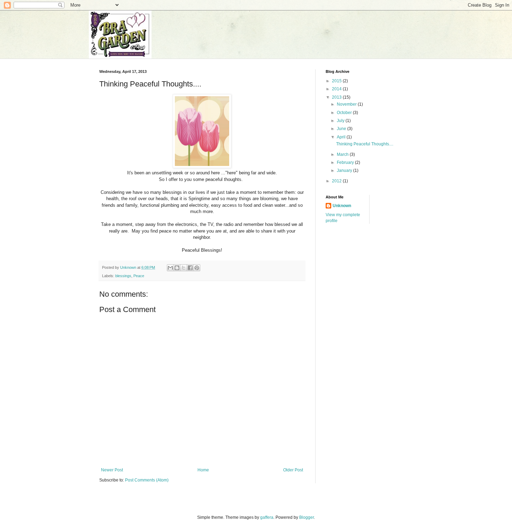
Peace (138, 276)
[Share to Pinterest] (196, 267)
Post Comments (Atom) (147, 480)
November (347, 104)
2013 (337, 97)
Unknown (342, 205)
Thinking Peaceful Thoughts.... (364, 144)
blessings (123, 276)
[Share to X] (183, 267)
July (341, 120)
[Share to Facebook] (190, 267)
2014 (337, 88)
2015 (337, 80)
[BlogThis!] (176, 267)
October (345, 112)
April (342, 137)
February (346, 162)
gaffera (266, 517)
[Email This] (170, 267)
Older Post (293, 470)
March (343, 154)
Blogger (306, 517)
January (345, 170)
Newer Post (112, 470)
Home (203, 470)
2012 (337, 181)
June (342, 128)
